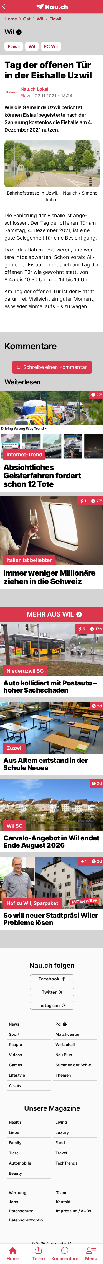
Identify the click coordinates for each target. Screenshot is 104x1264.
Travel (61, 1152)
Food (60, 1142)
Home (10, 19)
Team (61, 1192)
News (14, 1024)
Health (15, 1122)
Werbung (17, 1192)
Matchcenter (67, 1034)
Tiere (14, 1152)
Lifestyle (17, 1075)
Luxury (62, 1132)
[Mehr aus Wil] (52, 614)
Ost (27, 19)
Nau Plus (63, 1054)
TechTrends (66, 1163)
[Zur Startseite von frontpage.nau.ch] (52, 6)
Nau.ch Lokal (34, 89)
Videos (15, 1054)
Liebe (14, 1132)
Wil (40, 19)
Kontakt (63, 1201)
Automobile (20, 1163)
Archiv (15, 1085)
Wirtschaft (65, 1044)
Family (15, 1142)
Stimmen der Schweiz (76, 1065)
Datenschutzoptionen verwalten (29, 1220)
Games (15, 1065)
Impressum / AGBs (73, 1210)
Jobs (13, 1201)
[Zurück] (3, 6)
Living (61, 1122)
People (15, 1044)
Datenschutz (21, 1210)
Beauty (15, 1173)
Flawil (55, 19)
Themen (63, 1075)
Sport (14, 1034)
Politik (61, 1024)
